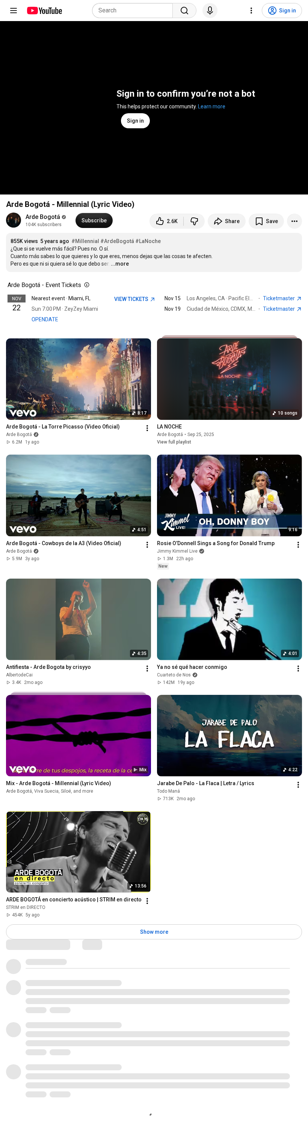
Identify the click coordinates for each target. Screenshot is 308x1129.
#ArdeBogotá (117, 241)
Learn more (211, 106)
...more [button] (120, 264)
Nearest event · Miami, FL (61, 298)
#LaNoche (148, 241)
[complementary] (85, 285)
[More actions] (294, 221)
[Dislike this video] (194, 221)
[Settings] (251, 10)
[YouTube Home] (44, 10)
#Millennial (85, 241)
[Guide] (13, 10)
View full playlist (174, 442)
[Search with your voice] (209, 10)
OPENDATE (45, 319)
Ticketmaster (279, 298)
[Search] (184, 10)
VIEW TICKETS (131, 299)
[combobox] (134, 10)
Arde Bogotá (43, 216)
